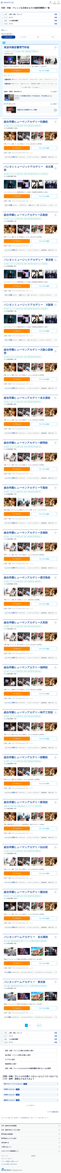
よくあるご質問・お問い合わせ (9, 1164)
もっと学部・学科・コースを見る (29, 87)
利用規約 (33, 1155)
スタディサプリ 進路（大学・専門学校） (10, 1117)
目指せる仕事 (8, 37)
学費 (53, 37)
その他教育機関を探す (24, 1117)
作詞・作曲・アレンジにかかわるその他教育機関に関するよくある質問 (28, 1068)
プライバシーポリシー (6, 1158)
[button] (55, 110)
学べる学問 (23, 37)
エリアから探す (10, 1059)
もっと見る (53, 91)
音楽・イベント (34, 1117)
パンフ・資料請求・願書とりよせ (9, 1161)
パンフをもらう (16, 70)
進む (39, 1025)
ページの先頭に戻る (53, 1111)
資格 (38, 37)
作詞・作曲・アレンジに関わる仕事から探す (19, 1050)
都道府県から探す (11, 1064)
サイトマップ (4, 1155)
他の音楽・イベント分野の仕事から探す (18, 1055)
